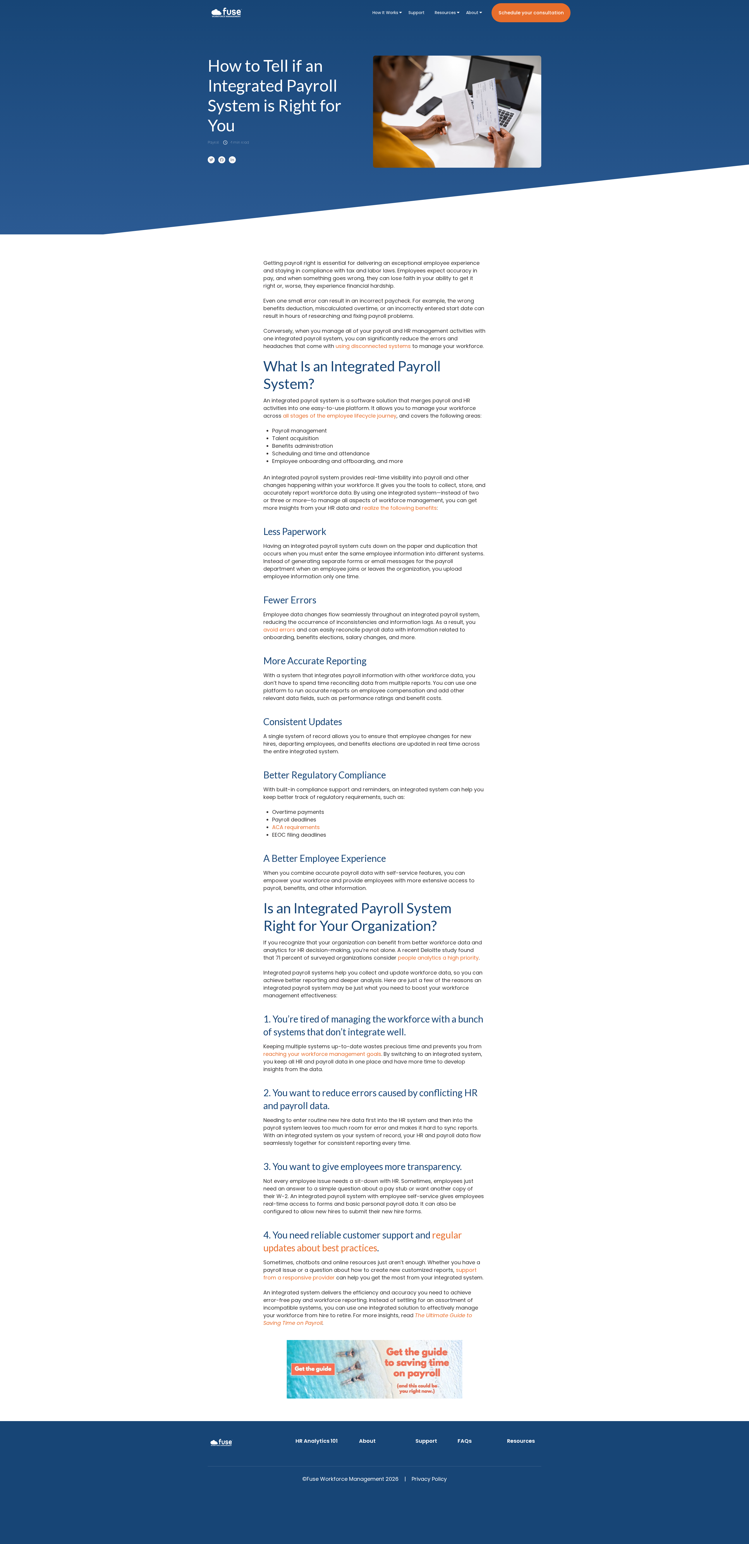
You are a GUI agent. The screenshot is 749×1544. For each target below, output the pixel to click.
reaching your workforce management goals (322, 1054)
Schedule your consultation (531, 12)
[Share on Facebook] (221, 159)
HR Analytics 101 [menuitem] (317, 1441)
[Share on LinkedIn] (232, 159)
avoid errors (279, 629)
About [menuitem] (472, 13)
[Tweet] (211, 159)
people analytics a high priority (438, 957)
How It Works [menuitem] (385, 13)
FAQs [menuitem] (465, 1441)
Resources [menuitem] (445, 13)
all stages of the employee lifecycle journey (339, 415)
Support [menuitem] (416, 13)
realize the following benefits (399, 508)
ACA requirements (296, 827)
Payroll (213, 142)
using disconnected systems (373, 346)
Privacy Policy (429, 1479)
